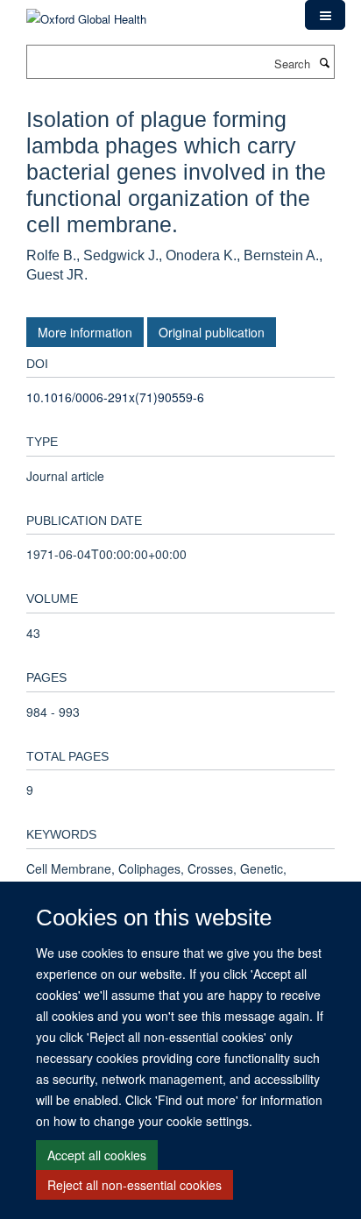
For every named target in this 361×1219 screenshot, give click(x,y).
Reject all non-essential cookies (134, 1185)
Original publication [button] (212, 332)
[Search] (324, 62)
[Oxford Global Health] (86, 12)
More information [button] (85, 332)
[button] (325, 15)
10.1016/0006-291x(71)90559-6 (115, 397)
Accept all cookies (96, 1155)
